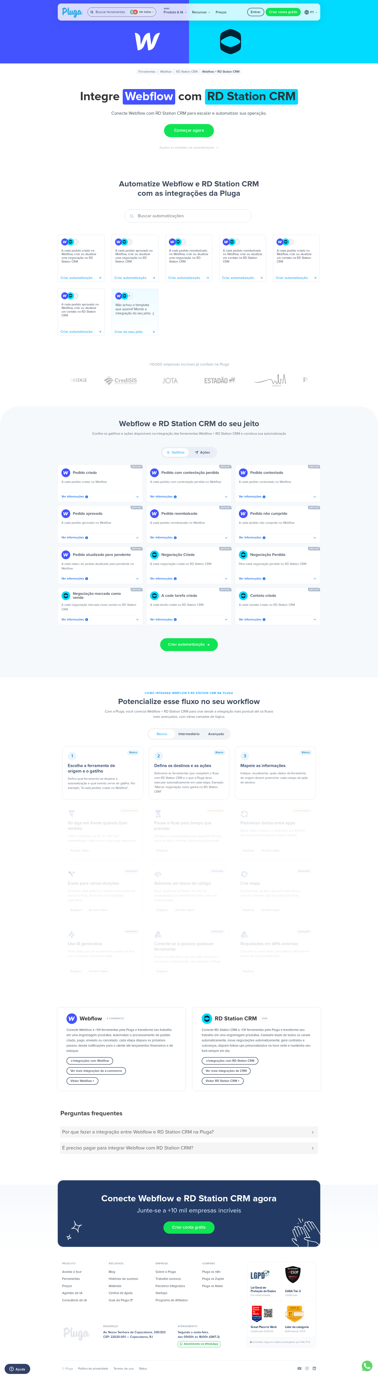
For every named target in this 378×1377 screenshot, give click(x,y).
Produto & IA (174, 11)
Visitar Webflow (81, 1081)
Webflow (166, 71)
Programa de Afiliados (172, 1300)
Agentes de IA (72, 1293)
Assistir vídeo (79, 850)
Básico (162, 734)
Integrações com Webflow (91, 1060)
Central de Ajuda (121, 1293)
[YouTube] (299, 1369)
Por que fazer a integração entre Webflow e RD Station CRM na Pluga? (138, 1132)
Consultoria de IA (74, 1300)
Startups (161, 1293)
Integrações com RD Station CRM (231, 1060)
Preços (221, 12)
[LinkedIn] (314, 1369)
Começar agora (189, 130)
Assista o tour (72, 1272)
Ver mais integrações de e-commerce (96, 1070)
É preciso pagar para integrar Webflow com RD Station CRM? (127, 1148)
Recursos (200, 12)
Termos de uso (124, 1368)
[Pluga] (76, 1334)
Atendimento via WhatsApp (201, 1344)
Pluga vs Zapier (213, 1279)
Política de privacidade (93, 1368)
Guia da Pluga (119, 1300)
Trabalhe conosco (168, 1279)
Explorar (162, 850)
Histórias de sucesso (123, 1279)
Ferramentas (147, 71)
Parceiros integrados (170, 1286)
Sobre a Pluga (166, 1272)
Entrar (256, 12)
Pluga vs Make (212, 1286)
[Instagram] (307, 1369)
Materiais (115, 1286)
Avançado (216, 734)
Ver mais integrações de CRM (226, 1070)
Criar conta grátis (283, 12)
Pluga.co (72, 12)
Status (143, 1368)
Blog (112, 1272)
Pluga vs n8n (211, 1272)
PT (312, 12)
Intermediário (189, 734)
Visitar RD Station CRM (221, 1081)
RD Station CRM (187, 71)
